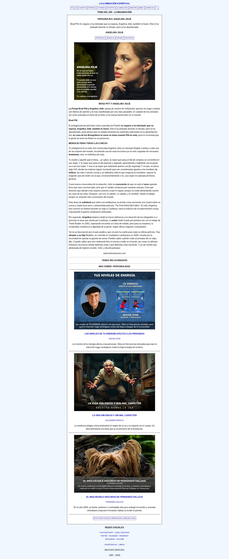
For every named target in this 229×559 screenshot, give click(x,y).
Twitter (104, 536)
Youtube (120, 539)
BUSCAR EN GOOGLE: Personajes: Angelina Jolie (114, 518)
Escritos (111, 8)
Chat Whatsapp (106, 533)
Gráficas (150, 8)
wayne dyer (114, 339)
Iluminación (122, 8)
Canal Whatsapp (122, 533)
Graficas (111, 38)
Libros (122, 545)
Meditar (133, 8)
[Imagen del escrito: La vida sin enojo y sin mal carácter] (114, 410)
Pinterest (124, 536)
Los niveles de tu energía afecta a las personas (114, 334)
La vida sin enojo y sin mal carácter (114, 415)
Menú (141, 8)
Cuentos (83, 8)
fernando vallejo (114, 502)
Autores (101, 8)
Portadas (100, 38)
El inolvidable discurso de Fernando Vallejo (114, 497)
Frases (92, 8)
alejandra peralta (114, 420)
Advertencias (111, 545)
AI (76, 8)
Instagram (109, 539)
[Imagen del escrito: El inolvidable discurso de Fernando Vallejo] (114, 492)
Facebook (113, 536)
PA (72, 8)
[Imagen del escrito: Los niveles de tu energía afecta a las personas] (114, 329)
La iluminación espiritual (114, 3)
